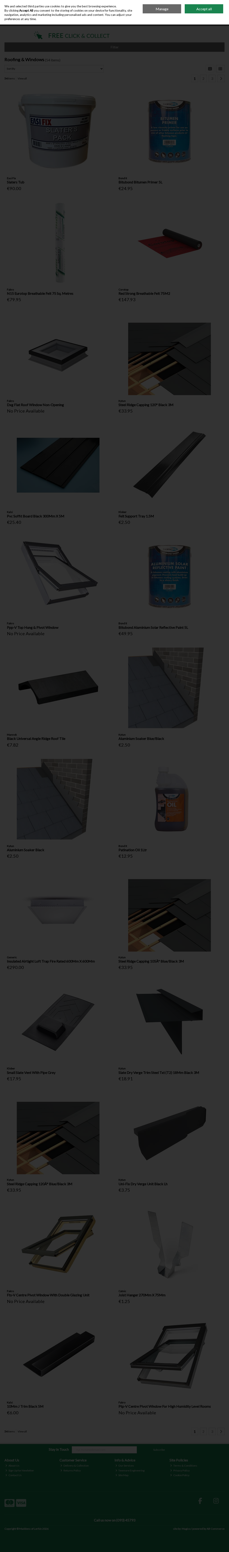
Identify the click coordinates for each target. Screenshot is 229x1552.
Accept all (204, 9)
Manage (162, 9)
